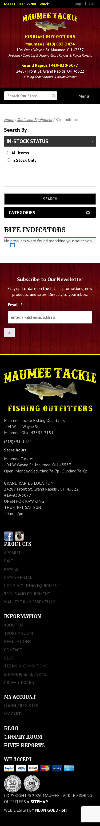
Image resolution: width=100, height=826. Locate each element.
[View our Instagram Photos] (19, 535)
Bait (8, 560)
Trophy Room (18, 633)
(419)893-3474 (18, 441)
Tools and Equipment (34, 119)
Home (9, 119)
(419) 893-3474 (60, 44)
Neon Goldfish (51, 810)
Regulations (17, 641)
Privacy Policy (19, 682)
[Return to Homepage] (50, 26)
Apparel (12, 552)
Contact (13, 649)
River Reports (24, 745)
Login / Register (21, 705)
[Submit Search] (53, 96)
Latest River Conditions (25, 4)
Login (79, 3)
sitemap (39, 801)
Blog (9, 658)
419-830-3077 (64, 65)
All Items (20, 152)
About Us (13, 625)
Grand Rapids (35, 65)
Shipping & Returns (25, 674)
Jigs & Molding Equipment (32, 585)
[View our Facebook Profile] (8, 535)
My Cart (12, 713)
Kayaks (11, 569)
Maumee (33, 44)
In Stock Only (24, 160)
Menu (83, 96)
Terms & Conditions (25, 666)
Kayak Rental (18, 577)
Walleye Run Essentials (29, 601)
